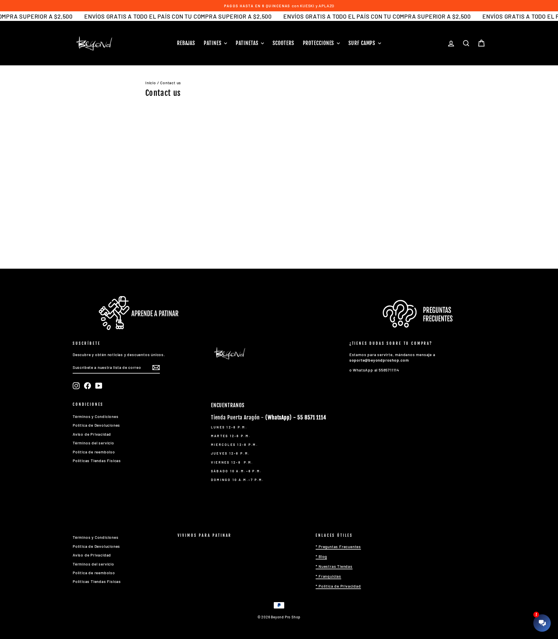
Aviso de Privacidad (92, 434)
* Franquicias (328, 576)
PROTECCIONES (319, 43)
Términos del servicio (93, 442)
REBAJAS (186, 43)
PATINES (213, 43)
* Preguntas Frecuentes (338, 546)
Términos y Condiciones (96, 416)
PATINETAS (248, 43)
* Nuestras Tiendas (334, 566)
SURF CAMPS (362, 43)
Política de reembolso (94, 451)
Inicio (150, 82)
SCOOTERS (283, 43)
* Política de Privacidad (338, 586)
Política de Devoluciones (96, 425)
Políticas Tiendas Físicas (97, 460)
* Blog (321, 556)
